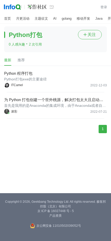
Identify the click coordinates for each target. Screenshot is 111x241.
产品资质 (55, 215)
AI (55, 18)
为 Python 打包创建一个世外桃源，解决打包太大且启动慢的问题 (53, 99)
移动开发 (83, 18)
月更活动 (22, 18)
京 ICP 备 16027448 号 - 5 (55, 211)
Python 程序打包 (18, 73)
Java (98, 18)
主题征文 (41, 18)
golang (67, 18)
